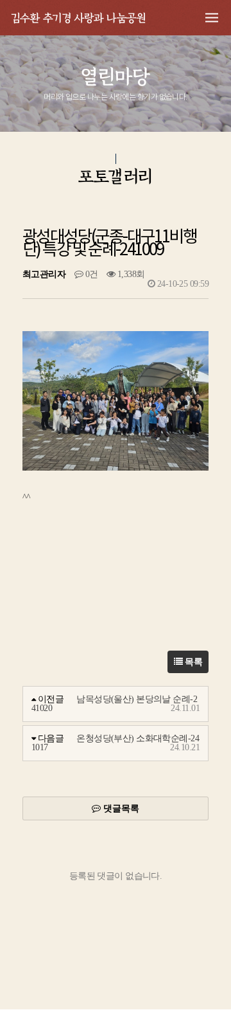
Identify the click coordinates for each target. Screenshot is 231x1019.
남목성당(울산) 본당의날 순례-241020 (114, 703)
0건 (90, 274)
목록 (192, 662)
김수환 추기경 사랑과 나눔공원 (78, 17)
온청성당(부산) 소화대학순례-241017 (115, 743)
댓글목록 (120, 808)
